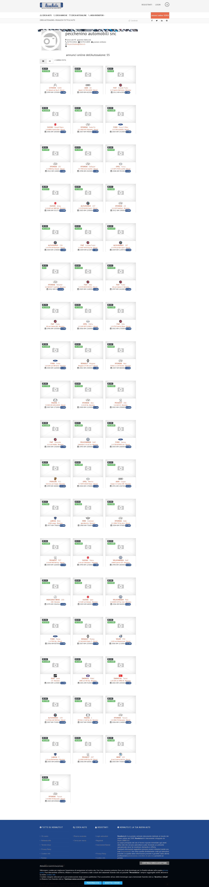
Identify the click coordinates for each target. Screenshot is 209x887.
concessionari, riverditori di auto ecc (141, 856)
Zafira (88, 325)
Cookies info (45, 853)
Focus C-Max (120, 128)
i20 (55, 167)
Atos (120, 364)
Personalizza (93, 883)
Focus (55, 364)
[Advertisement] (93, 6)
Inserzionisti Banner (103, 845)
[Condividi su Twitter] (156, 20)
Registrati (147, 5)
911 (55, 482)
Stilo (88, 286)
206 (120, 404)
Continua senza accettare (154, 863)
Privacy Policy (46, 849)
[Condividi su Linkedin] (161, 20)
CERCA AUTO (47, 15)
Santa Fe (88, 128)
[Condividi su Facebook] (151, 20)
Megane (88, 364)
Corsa (120, 167)
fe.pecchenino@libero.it (76, 44)
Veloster (55, 286)
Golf (88, 443)
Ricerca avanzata (80, 836)
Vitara (88, 561)
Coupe (120, 482)
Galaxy (121, 443)
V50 (120, 640)
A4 (87, 89)
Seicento (55, 443)
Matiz (88, 679)
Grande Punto (120, 89)
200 (55, 601)
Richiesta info (46, 840)
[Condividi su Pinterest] (166, 20)
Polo (120, 601)
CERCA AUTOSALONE (78, 15)
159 (55, 719)
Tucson (120, 719)
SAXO (55, 89)
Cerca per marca (80, 840)
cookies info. (51, 875)
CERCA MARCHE (61, 15)
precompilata (126, 851)
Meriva (88, 482)
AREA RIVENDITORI (97, 15)
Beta (55, 522)
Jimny (55, 207)
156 (55, 246)
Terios (121, 679)
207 (87, 758)
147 (88, 207)
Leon (55, 679)
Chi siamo (44, 836)
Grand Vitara (55, 128)
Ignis (88, 601)
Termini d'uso (46, 845)
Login (158, 5)
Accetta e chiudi (112, 883)
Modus (87, 640)
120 (120, 758)
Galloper (88, 167)
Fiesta (55, 640)
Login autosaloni (102, 836)
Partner (44, 858)
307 (55, 561)
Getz (120, 522)
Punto (120, 286)
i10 (120, 207)
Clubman (88, 522)
